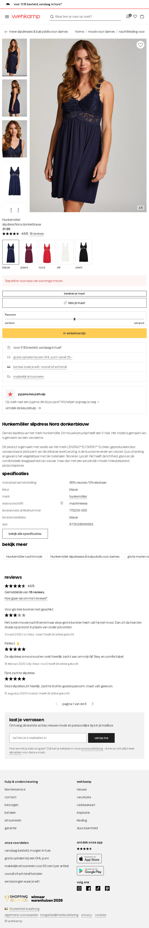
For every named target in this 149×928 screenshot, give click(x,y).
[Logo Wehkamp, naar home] (24, 16)
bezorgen (12, 805)
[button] (74, 318)
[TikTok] (98, 888)
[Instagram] (79, 888)
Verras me (101, 738)
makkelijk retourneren (28, 376)
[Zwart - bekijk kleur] (83, 252)
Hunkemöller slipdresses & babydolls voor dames (84, 556)
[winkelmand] (142, 17)
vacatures (84, 797)
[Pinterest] (107, 888)
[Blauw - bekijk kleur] (10, 252)
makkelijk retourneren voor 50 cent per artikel (37, 866)
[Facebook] (88, 888)
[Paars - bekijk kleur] (29, 252)
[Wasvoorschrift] (61, 503)
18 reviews (37, 234)
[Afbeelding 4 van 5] (14, 179)
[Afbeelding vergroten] (88, 125)
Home (79, 31)
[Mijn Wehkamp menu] (129, 17)
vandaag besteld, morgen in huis (27, 850)
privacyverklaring (92, 748)
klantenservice (15, 789)
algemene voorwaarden (21, 915)
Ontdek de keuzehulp (21, 408)
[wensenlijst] (136, 17)
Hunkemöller (11, 220)
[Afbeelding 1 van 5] (14, 57)
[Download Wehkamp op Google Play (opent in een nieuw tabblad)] (90, 874)
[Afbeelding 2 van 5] (14, 98)
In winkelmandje (74, 333)
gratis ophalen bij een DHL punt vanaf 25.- (42, 357)
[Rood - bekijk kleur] (47, 252)
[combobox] (85, 17)
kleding (82, 820)
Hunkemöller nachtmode (24, 556)
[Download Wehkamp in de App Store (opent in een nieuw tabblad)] (90, 862)
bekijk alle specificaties (25, 534)
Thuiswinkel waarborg (24, 909)
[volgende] (92, 704)
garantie (11, 828)
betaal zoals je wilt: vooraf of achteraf (40, 367)
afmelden (15, 752)
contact (10, 797)
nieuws (82, 789)
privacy (86, 915)
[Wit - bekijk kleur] (65, 252)
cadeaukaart (86, 805)
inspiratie (83, 812)
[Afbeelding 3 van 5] (14, 139)
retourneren (13, 820)
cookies (100, 915)
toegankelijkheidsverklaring (59, 915)
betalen (10, 812)
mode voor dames (101, 31)
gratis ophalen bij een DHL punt (27, 858)
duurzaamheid (87, 828)
